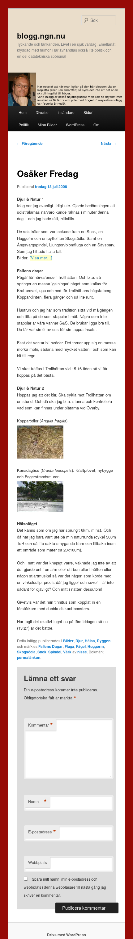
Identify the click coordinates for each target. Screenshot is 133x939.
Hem (23, 112)
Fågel (81, 646)
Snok (41, 652)
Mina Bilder (47, 124)
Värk (67, 652)
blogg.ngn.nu (41, 35)
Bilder (68, 640)
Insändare (66, 112)
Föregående (30, 143)
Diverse (42, 112)
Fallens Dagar (50, 646)
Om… (98, 124)
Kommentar (40, 725)
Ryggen (103, 640)
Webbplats (37, 862)
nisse (82, 652)
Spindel (54, 652)
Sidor (88, 112)
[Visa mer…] (41, 258)
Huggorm (96, 646)
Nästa (108, 143)
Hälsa (90, 640)
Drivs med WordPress (66, 934)
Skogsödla (26, 652)
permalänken (28, 657)
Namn (37, 802)
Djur (79, 640)
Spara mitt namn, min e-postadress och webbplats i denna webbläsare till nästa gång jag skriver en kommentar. (65, 887)
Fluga (69, 646)
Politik (24, 124)
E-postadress (42, 832)
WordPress (75, 124)
